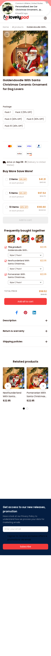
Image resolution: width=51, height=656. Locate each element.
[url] (13, 576)
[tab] (24, 408)
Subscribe (25, 546)
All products (18, 27)
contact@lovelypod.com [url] (20, 573)
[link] (8, 8)
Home (6, 27)
